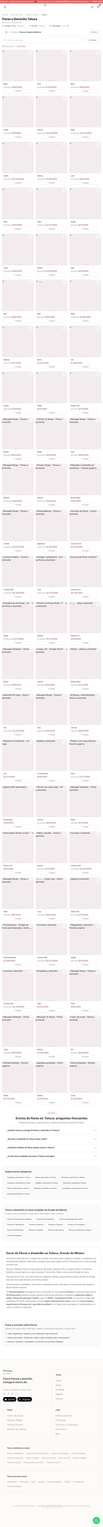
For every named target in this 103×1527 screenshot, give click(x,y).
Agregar (18, 91)
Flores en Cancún (53, 1462)
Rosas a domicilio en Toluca (45, 1177)
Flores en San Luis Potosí (33, 1462)
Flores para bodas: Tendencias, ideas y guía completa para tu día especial (37, 1338)
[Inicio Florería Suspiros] (51, 7)
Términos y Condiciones (67, 1424)
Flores (58, 1380)
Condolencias (78, 1482)
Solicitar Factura (15, 1424)
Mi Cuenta (60, 1429)
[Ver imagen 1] (15, 217)
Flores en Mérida (79, 1458)
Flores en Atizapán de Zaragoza (19, 1219)
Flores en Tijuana (14, 1462)
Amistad (41, 1482)
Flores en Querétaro (56, 1230)
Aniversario (24, 1482)
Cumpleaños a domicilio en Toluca (75, 1188)
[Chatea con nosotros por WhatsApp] (96, 1520)
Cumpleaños (12, 1482)
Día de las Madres (54, 1482)
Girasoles (60, 1389)
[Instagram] (4, 1394)
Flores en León (64, 1458)
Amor (33, 1482)
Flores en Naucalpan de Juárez (71, 1219)
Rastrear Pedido (14, 1420)
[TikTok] (12, 1394)
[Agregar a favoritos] (31, 53)
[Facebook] (8, 1394)
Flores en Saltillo (32, 1458)
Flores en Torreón (49, 1458)
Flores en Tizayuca (55, 1225)
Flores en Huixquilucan (45, 1219)
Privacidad (61, 1420)
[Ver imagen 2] (17, 217)
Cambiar (94, 32)
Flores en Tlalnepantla (15, 1225)
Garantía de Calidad (16, 1429)
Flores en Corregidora (76, 1225)
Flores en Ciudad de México (37, 1453)
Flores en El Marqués (15, 1230)
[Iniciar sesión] (92, 6)
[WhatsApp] (16, 1394)
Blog (58, 1433)
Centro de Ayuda (15, 1415)
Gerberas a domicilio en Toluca (73, 1177)
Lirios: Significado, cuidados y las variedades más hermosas (31, 1334)
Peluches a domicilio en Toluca (74, 1183)
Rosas (58, 1385)
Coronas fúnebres (14, 1486)
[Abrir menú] (5, 6)
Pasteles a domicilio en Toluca (45, 1188)
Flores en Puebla (78, 1453)
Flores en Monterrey (15, 1453)
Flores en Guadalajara (60, 1453)
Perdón (67, 1482)
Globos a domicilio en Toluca (18, 1188)
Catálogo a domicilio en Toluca (18, 1177)
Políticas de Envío (64, 1415)
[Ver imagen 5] (54, 217)
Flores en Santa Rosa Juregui (80, 1230)
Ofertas (59, 1398)
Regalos (59, 1394)
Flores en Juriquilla (35, 1230)
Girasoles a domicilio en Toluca (19, 1183)
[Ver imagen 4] (19, 217)
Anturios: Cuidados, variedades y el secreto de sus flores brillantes (34, 1342)
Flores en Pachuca (36, 1225)
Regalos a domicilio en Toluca (47, 1183)
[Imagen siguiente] (31, 65)
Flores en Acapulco (14, 1235)
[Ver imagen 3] (18, 217)
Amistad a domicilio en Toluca (18, 1194)
